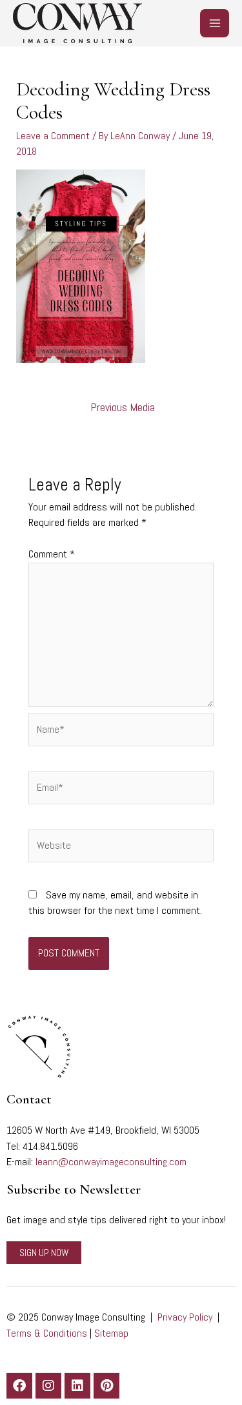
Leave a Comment (53, 135)
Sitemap (111, 1333)
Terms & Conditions (46, 1333)
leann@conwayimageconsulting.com (111, 1161)
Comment (51, 554)
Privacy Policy (184, 1317)
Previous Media (122, 407)
